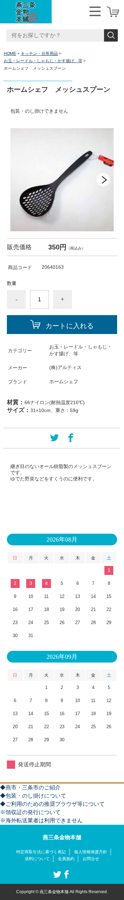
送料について (37, 858)
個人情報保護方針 (90, 851)
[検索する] (111, 35)
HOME (10, 53)
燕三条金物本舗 (62, 837)
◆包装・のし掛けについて (33, 796)
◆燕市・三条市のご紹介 (30, 787)
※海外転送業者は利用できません (41, 820)
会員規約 (66, 858)
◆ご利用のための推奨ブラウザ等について (52, 804)
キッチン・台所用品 (39, 53)
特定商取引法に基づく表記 (41, 851)
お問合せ (91, 858)
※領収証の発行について (30, 812)
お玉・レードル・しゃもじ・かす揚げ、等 (43, 60)
